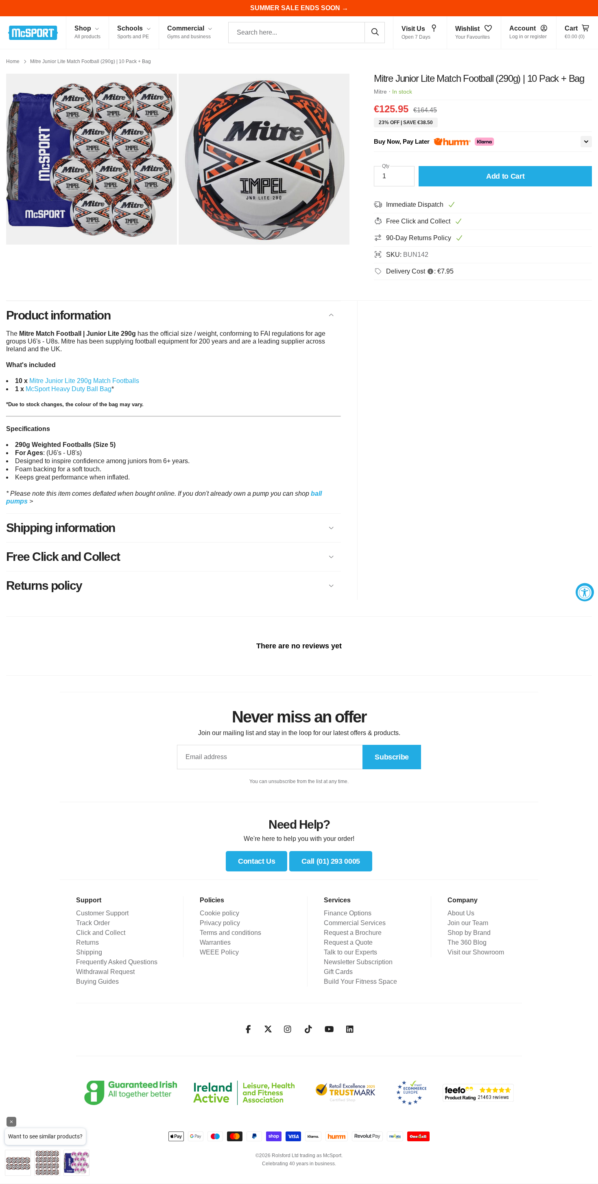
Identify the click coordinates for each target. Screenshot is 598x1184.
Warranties (215, 942)
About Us (460, 913)
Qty (385, 166)
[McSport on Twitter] (268, 1029)
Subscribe (392, 757)
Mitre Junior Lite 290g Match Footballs (84, 380)
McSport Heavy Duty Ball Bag (68, 388)
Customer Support (102, 913)
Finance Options (347, 913)
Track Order (93, 922)
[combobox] (306, 32)
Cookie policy (219, 913)
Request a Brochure (353, 932)
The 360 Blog (467, 942)
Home (13, 61)
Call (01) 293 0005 (330, 861)
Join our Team (467, 922)
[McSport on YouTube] (329, 1029)
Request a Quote (348, 942)
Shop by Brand (469, 932)
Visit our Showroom (475, 952)
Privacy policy (220, 922)
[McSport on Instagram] (287, 1029)
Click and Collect (100, 932)
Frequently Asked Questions (116, 962)
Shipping (89, 952)
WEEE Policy (219, 952)
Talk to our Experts (350, 952)
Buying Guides (97, 981)
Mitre (380, 91)
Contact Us (256, 861)
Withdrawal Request (105, 971)
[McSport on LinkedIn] (350, 1029)
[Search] (374, 32)
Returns (87, 942)
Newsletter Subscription (358, 962)
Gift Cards (338, 971)
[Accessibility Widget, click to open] (585, 592)
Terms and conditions (230, 932)
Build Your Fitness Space (360, 981)
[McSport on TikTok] (308, 1029)
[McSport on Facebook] (248, 1029)
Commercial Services (355, 922)
